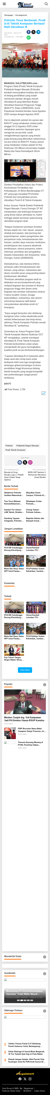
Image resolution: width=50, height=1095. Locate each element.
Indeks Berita (39, 1091)
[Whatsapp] (29, 37)
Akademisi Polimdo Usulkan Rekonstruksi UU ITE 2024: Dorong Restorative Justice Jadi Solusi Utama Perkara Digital (13, 494)
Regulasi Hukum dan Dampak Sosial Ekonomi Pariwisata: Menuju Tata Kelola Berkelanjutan (35, 519)
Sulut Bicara (7, 1088)
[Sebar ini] (29, 32)
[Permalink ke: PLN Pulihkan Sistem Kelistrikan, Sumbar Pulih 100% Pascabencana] (36, 561)
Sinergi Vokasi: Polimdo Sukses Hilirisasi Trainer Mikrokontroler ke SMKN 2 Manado (33, 511)
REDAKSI (27, 1091)
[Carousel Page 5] (31, 1000)
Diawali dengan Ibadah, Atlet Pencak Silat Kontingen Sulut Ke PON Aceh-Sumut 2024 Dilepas (26, 1060)
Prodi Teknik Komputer (15, 450)
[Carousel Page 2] (21, 1000)
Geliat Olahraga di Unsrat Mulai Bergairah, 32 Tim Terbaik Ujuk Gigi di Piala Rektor (26, 1053)
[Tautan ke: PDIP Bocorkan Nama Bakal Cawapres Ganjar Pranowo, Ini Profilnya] (10, 733)
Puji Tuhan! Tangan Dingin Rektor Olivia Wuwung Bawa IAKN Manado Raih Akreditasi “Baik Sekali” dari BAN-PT (13, 658)
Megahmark (28, 1088)
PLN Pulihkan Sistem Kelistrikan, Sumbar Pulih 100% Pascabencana (35, 570)
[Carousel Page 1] (18, 1000)
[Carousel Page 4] (28, 1000)
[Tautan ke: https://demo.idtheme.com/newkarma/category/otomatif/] (44, 684)
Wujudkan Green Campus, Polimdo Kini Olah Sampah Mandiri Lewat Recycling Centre (36, 494)
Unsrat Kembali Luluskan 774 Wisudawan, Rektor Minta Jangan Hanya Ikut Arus (34, 549)
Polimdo (9, 446)
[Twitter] (25, 462)
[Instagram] (30, 462)
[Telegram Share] (38, 32)
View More (25, 670)
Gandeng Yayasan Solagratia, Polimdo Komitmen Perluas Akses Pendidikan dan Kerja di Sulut (13, 519)
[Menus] (4, 4)
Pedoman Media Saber (11, 1091)
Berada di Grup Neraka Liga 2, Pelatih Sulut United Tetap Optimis (14, 474)
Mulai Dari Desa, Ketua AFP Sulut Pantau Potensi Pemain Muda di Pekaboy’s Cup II (14, 570)
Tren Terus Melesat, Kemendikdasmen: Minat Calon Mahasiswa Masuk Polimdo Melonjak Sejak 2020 (12, 502)
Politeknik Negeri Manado (27, 446)
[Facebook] (20, 462)
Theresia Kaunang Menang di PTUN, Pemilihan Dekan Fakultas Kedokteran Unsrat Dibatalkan (30, 743)
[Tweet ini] (33, 32)
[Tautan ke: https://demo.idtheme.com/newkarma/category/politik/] (44, 973)
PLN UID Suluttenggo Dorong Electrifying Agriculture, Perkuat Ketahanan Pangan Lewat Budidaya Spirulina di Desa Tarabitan (13, 549)
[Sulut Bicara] (25, 5)
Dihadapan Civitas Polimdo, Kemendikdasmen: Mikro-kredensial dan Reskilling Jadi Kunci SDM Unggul (35, 502)
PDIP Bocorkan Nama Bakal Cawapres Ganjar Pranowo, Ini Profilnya (31, 730)
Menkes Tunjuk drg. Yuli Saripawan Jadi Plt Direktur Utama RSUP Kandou (24, 719)
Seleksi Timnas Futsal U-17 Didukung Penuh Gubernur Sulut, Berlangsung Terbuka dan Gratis (24, 1045)
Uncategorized (9, 37)
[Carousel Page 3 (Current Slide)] (25, 1000)
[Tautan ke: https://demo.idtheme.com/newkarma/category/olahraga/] (44, 1011)
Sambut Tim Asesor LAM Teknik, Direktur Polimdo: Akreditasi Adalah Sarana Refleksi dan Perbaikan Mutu (14, 511)
